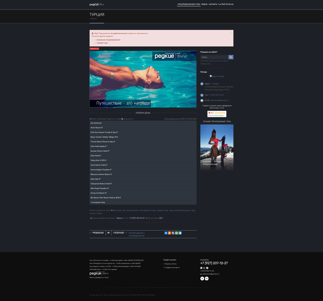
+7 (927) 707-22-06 (226, 4)
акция (220, 61)
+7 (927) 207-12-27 (136, 218)
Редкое (204, 4)
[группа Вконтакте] (207, 278)
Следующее (119, 233)
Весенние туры (119, 210)
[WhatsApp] (176, 232)
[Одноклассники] (169, 232)
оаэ (216, 61)
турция (211, 61)
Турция (99, 213)
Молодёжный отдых (148, 210)
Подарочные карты (172, 267)
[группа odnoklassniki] (202, 278)
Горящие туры (162, 210)
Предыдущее (98, 233)
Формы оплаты (171, 264)
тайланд (203, 64)
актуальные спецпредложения (108, 40)
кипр (208, 64)
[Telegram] (180, 232)
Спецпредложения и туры (189, 4)
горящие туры (102, 43)
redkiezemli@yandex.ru (219, 100)
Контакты (213, 4)
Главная (93, 19)
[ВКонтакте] (165, 232)
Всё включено (133, 210)
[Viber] (172, 232)
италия (225, 61)
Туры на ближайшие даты (179, 210)
